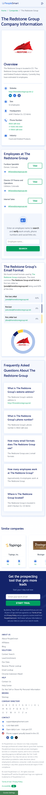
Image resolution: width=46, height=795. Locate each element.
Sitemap (5, 697)
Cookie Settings (9, 793)
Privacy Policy (12, 615)
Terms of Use (36, 612)
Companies (13, 10)
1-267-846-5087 (12, 725)
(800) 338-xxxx (14, 123)
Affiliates (5, 642)
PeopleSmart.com (10, 618)
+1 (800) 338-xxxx (15, 129)
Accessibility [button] (6, 786)
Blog (4, 646)
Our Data (6, 662)
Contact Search (8, 654)
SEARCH (23, 248)
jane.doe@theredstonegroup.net (18, 310)
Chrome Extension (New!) (12, 674)
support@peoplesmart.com (17, 721)
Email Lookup (7, 670)
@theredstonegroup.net (17, 171)
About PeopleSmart (10, 638)
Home (3, 10)
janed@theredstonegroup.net (17, 299)
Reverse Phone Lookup (11, 666)
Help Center (7, 685)
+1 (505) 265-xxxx (15, 126)
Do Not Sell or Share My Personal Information (21, 689)
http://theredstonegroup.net (20, 91)
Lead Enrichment (9, 658)
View (35, 166)
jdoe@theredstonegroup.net (16, 320)
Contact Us (6, 681)
